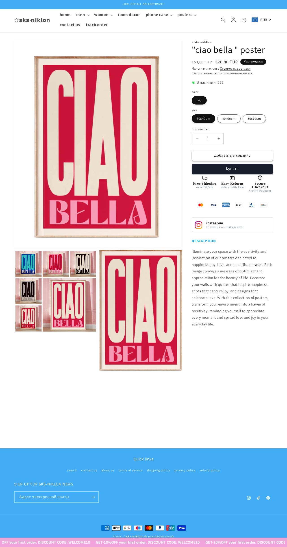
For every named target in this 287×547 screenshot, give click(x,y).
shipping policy (158, 470)
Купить (232, 169)
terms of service (130, 470)
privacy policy (185, 470)
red (199, 100)
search (72, 470)
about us (107, 470)
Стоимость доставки (235, 69)
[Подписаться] (93, 497)
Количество (200, 129)
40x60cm (229, 118)
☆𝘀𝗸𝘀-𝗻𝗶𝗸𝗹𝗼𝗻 (133, 536)
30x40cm (203, 118)
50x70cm (254, 118)
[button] (82, 15)
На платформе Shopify (159, 536)
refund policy (210, 470)
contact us (89, 470)
